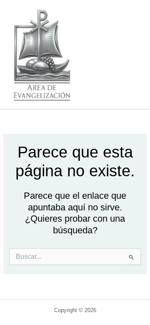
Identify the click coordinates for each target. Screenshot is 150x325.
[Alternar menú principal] (131, 54)
